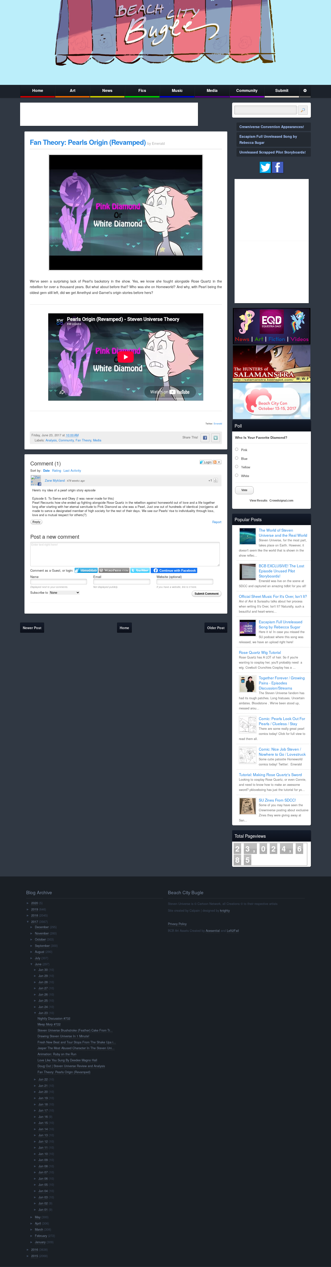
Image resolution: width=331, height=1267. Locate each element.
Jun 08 (43, 1166)
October (40, 939)
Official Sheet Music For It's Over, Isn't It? (273, 596)
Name (34, 576)
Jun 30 (43, 969)
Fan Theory (83, 440)
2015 (34, 1256)
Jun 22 (43, 1079)
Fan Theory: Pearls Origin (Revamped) (88, 142)
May (37, 1217)
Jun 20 (43, 1091)
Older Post (216, 627)
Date (46, 470)
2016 (34, 1249)
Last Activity (72, 470)
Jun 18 (43, 1104)
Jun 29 (43, 976)
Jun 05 (43, 1184)
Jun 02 (43, 1203)
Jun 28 (43, 982)
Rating (56, 470)
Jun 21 (43, 1085)
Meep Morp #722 (49, 1024)
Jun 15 (43, 1123)
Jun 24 (43, 1007)
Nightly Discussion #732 (54, 1018)
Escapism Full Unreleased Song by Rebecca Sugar (280, 624)
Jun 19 (43, 1098)
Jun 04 (43, 1191)
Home (37, 90)
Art (72, 90)
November (42, 933)
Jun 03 (43, 1197)
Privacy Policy (177, 924)
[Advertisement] (109, 114)
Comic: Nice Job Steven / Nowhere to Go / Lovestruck (282, 751)
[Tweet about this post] (215, 437)
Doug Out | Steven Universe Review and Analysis (71, 1066)
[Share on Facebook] (205, 437)
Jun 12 (43, 1141)
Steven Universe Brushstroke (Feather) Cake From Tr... (75, 1030)
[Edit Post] (82, 435)
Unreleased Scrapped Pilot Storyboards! (272, 152)
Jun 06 (43, 1178)
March (39, 1229)
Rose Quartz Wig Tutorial (260, 652)
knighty (225, 910)
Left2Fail (233, 930)
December (42, 927)
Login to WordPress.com (114, 570)
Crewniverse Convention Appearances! (271, 126)
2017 (34, 921)
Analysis (51, 440)
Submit (281, 90)
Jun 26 (43, 994)
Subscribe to (39, 592)
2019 (34, 909)
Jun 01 (43, 1209)
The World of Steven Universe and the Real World (283, 532)
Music (177, 90)
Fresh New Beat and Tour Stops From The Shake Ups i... (77, 1042)
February (41, 1236)
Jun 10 (43, 1154)
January (40, 1242)
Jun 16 (43, 1116)
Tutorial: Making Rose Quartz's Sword (270, 774)
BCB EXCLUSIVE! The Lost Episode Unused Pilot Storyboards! (281, 570)
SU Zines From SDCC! (277, 800)
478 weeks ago (76, 480)
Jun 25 (43, 1000)
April (38, 1223)
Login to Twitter (140, 570)
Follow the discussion (217, 462)
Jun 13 (43, 1135)
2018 (34, 915)
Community (247, 90)
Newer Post (32, 627)
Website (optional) (169, 576)
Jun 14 (43, 1129)
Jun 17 (43, 1110)
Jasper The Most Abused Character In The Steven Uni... (76, 1048)
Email (97, 576)
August (39, 952)
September (42, 945)
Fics (142, 90)
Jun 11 (43, 1147)
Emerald (218, 423)
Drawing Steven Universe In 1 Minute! (63, 1036)
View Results (259, 500)
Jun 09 (43, 1160)
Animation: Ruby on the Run (57, 1054)
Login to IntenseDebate (86, 570)
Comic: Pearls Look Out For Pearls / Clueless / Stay (282, 721)
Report (216, 522)
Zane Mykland (55, 480)
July (37, 958)
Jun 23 (43, 1013)
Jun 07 (43, 1172)
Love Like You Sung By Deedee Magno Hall (67, 1060)
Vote (244, 490)
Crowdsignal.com (281, 500)
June (38, 964)
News (107, 90)
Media (212, 90)
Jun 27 (43, 988)
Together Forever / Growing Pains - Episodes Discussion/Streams (282, 682)
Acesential (213, 930)
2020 (34, 903)
